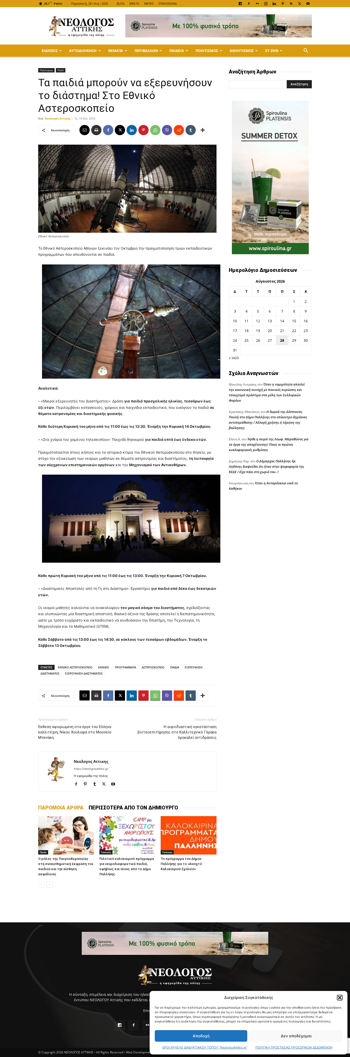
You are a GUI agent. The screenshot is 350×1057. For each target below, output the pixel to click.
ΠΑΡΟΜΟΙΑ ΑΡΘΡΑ (61, 808)
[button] (339, 997)
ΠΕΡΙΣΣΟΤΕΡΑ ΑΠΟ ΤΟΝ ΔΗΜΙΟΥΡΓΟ (133, 808)
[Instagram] (266, 3)
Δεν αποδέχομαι (296, 1035)
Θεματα (115, 50)
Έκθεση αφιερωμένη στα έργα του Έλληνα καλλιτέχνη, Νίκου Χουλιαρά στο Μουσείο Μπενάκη (74, 732)
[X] (299, 3)
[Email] (84, 130)
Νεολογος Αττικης (57, 118)
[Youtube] (308, 3)
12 (258, 320)
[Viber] (167, 130)
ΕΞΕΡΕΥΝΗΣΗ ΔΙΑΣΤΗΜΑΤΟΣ (83, 673)
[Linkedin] (274, 3)
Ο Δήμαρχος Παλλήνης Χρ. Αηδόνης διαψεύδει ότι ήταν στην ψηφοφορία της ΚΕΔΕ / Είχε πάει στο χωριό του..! (266, 466)
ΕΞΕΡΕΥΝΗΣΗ (193, 667)
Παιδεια (176, 50)
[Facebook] (249, 3)
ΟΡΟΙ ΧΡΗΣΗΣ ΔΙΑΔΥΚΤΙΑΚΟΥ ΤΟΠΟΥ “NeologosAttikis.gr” (205, 1047)
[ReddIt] (179, 130)
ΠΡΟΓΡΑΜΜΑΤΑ (125, 667)
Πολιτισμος (206, 50)
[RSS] (291, 3)
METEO (149, 3)
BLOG (121, 3)
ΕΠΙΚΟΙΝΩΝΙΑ (168, 3)
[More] (202, 130)
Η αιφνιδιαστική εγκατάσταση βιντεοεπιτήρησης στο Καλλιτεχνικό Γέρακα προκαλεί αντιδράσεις (177, 732)
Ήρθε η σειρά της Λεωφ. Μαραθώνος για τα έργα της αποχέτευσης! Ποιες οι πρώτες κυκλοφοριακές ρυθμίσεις (268, 444)
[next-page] (49, 884)
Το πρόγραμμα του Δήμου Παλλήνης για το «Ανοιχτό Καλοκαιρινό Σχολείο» (181, 864)
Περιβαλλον (146, 50)
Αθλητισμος (242, 50)
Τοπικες (106, 852)
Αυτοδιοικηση (83, 50)
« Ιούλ (234, 357)
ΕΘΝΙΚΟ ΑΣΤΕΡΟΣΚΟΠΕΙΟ (75, 667)
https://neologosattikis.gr (91, 769)
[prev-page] (41, 884)
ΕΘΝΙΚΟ (103, 667)
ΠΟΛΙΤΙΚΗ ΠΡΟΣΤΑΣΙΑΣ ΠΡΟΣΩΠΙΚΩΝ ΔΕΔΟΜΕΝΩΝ (293, 1047)
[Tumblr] (191, 130)
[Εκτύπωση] (96, 130)
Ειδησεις (50, 50)
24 (235, 340)
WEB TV (134, 3)
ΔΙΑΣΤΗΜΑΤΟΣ (49, 673)
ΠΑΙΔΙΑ (174, 667)
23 (306, 330)
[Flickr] (257, 3)
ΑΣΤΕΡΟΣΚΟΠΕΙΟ (153, 667)
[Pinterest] (282, 3)
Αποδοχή (201, 1035)
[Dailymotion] (240, 3)
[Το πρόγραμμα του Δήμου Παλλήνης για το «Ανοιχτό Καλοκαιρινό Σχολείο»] (189, 835)
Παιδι (60, 70)
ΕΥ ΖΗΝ (271, 50)
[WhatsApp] (155, 130)
